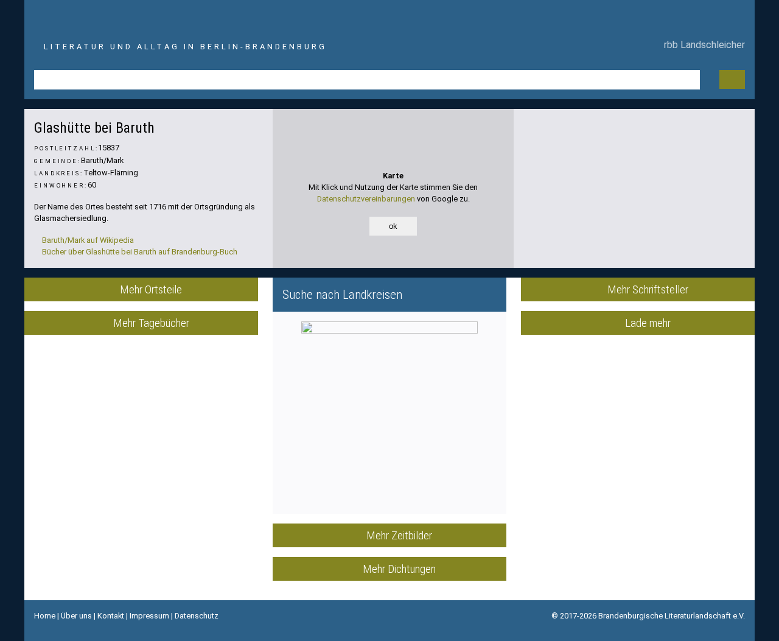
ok (393, 226)
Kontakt (110, 615)
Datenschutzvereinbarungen (366, 198)
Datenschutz (196, 615)
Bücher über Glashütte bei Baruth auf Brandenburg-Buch (138, 251)
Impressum (149, 615)
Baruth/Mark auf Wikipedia (87, 240)
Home (44, 615)
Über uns (76, 615)
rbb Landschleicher (702, 45)
